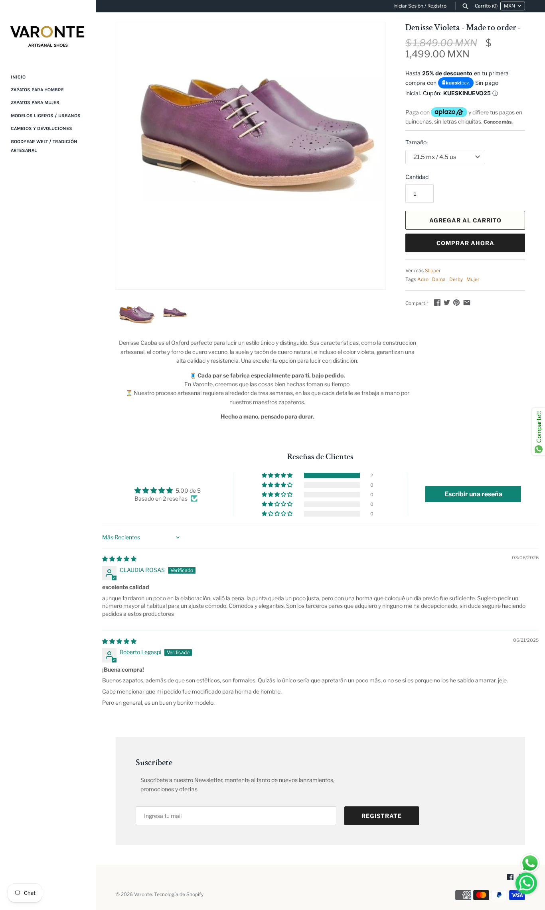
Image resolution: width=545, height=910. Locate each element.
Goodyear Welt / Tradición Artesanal (44, 146)
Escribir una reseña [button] (473, 494)
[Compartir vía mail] (467, 302)
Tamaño (416, 142)
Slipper (433, 270)
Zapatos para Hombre (37, 89)
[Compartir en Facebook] (437, 302)
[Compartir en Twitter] (447, 302)
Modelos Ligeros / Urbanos (46, 115)
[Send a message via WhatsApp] (530, 863)
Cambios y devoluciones (41, 128)
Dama (439, 279)
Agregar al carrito (465, 220)
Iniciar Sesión (408, 6)
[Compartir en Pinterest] (456, 302)
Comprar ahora (465, 243)
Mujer (473, 279)
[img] (119, 558)
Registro (436, 6)
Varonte (143, 894)
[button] (278, 475)
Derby (456, 279)
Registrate (381, 815)
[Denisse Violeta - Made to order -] (250, 111)
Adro (422, 279)
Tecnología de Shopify (178, 894)
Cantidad (416, 176)
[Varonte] (48, 31)
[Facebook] (510, 877)
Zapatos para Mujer (35, 102)
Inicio (18, 77)
